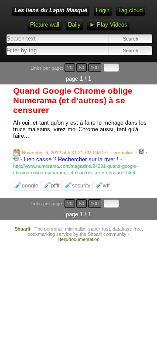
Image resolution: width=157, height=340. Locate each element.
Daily (74, 24)
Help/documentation (78, 239)
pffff (55, 186)
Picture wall (44, 24)
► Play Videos (108, 24)
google (30, 186)
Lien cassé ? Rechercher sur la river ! (71, 159)
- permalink (78, 152)
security (81, 186)
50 (81, 67)
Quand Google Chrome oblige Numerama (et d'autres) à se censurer (73, 100)
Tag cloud (130, 10)
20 (69, 67)
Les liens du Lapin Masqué (50, 10)
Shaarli (22, 228)
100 (95, 67)
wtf (106, 186)
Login (102, 10)
